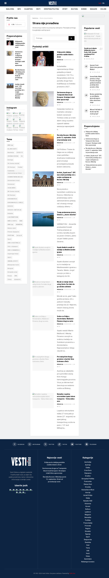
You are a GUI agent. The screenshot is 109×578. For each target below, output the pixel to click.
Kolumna (104, 9)
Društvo (88, 476)
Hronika (88, 487)
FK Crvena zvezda (13, 163)
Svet (87, 545)
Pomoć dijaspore (13, 232)
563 (59, 292)
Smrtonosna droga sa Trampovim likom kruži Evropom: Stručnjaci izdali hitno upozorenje (54, 470)
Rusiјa (10, 275)
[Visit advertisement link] (93, 18)
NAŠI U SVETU (12, 221)
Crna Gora (87, 470)
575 (59, 406)
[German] (24, 490)
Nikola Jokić (12, 228)
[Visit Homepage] (52, 3)
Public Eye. (72, 573)
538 (59, 105)
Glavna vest (88, 484)
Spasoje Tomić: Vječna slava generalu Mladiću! (96, 67)
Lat (100, 3)
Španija (87, 534)
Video (88, 556)
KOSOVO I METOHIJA (14, 210)
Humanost (11, 184)
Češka (88, 467)
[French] (21, 490)
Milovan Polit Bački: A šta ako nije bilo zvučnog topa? (96, 112)
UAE (87, 550)
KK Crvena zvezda (13, 191)
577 (59, 366)
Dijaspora (28, 9)
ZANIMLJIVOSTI (13, 261)
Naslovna (10, 9)
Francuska (88, 481)
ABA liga (10, 145)
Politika (88, 520)
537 (59, 62)
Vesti (38, 9)
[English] (18, 490)
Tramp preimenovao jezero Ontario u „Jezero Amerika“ (94, 167)
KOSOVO (10, 206)
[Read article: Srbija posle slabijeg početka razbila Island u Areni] (43, 58)
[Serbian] (21, 492)
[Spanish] (24, 492)
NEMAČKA (19, 224)
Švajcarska (88, 539)
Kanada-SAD (87, 501)
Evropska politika (51, 9)
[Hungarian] (28, 490)
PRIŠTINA (11, 235)
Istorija (87, 492)
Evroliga (10, 160)
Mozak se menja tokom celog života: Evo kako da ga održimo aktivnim (66, 284)
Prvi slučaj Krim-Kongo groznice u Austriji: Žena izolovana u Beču (65, 359)
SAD (15, 275)
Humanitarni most (13, 180)
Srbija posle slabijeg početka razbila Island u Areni (65, 54)
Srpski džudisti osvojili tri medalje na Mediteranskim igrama (66, 249)
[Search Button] (72, 38)
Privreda (88, 526)
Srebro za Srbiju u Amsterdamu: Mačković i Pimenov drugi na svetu (65, 318)
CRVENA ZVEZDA (13, 156)
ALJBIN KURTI (12, 149)
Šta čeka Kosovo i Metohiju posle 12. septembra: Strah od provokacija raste (66, 137)
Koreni (84, 9)
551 (59, 326)
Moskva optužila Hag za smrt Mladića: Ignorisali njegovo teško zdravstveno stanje (96, 98)
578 (59, 145)
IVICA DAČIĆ (11, 188)
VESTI (9, 257)
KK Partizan (11, 195)
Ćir (104, 3)
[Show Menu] (5, 3)
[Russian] (17, 492)
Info (19, 9)
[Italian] (31, 490)
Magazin (93, 9)
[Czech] (11, 490)
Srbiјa (9, 279)
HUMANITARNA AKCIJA (15, 177)
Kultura (74, 9)
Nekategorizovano (87, 562)
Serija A (19, 235)
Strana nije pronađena (46, 18)
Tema (88, 548)
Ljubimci (88, 512)
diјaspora (17, 279)
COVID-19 (20, 152)
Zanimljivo (88, 559)
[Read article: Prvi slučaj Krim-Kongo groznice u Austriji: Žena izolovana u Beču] (43, 363)
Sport (64, 9)
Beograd (10, 268)
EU (22, 156)
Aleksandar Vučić (13, 265)
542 (59, 257)
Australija (11, 152)
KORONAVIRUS (12, 199)
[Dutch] (14, 490)
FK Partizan (11, 167)
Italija (88, 498)
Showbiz (88, 531)
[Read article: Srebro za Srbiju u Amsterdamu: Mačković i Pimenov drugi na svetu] (43, 322)
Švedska (88, 542)
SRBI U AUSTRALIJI (14, 242)
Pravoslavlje (87, 523)
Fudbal (20, 167)
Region (87, 528)
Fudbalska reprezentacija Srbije (15, 172)
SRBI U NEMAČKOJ (14, 250)
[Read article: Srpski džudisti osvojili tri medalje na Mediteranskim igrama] (43, 253)
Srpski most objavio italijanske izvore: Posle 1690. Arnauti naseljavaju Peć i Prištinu (90, 52)
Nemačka (88, 517)
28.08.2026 (68, 59)
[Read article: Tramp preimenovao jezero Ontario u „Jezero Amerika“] (43, 218)
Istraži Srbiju (87, 495)
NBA (21, 221)
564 (59, 185)
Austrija (88, 465)
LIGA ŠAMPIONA (13, 217)
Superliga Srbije (13, 253)
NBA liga (10, 224)
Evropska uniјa (12, 272)
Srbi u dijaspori (13, 246)
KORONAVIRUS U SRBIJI (15, 202)
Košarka (10, 213)
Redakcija (60, 59)
